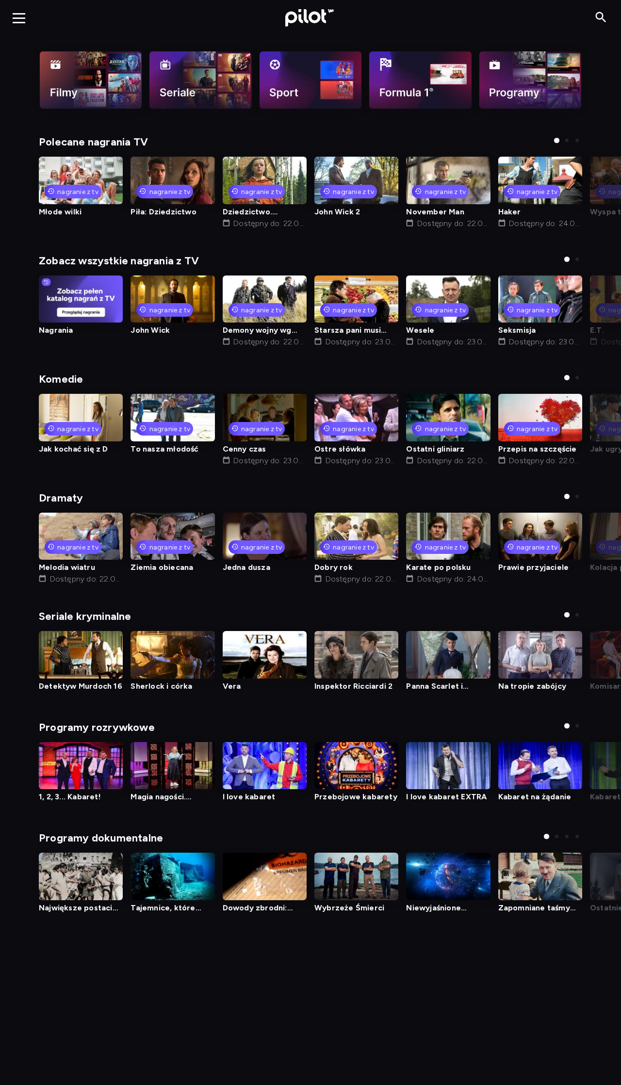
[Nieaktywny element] (91, 80)
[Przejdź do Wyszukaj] (600, 17)
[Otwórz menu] (19, 18)
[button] (557, 140)
